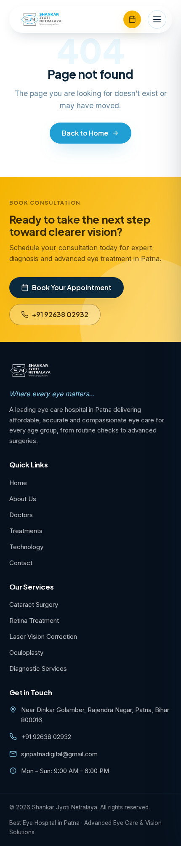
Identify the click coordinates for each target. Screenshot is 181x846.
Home (18, 483)
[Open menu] (157, 19)
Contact (20, 563)
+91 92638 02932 (60, 314)
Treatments (26, 531)
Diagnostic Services (38, 669)
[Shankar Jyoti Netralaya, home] (41, 19)
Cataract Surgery (33, 604)
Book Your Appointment (72, 287)
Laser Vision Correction (43, 636)
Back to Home (85, 132)
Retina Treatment (34, 620)
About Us (22, 499)
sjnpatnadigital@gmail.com (59, 754)
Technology (26, 547)
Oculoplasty (26, 653)
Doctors (21, 515)
